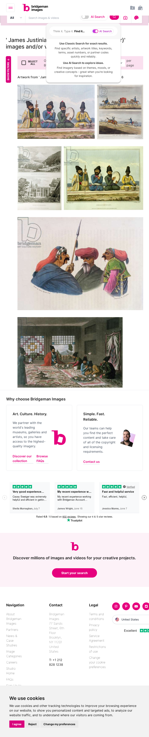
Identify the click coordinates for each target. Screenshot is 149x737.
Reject (32, 724)
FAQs (9, 679)
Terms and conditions (96, 616)
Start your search (74, 573)
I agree (16, 724)
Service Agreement (96, 638)
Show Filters (8, 71)
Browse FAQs (42, 458)
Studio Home (11, 671)
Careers (11, 662)
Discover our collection (22, 458)
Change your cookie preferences (97, 662)
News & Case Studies (11, 640)
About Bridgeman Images (13, 618)
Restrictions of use (97, 649)
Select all (33, 62)
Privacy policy (94, 627)
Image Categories (14, 653)
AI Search (98, 17)
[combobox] (72, 17)
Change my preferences (59, 724)
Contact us (91, 462)
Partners (12, 630)
